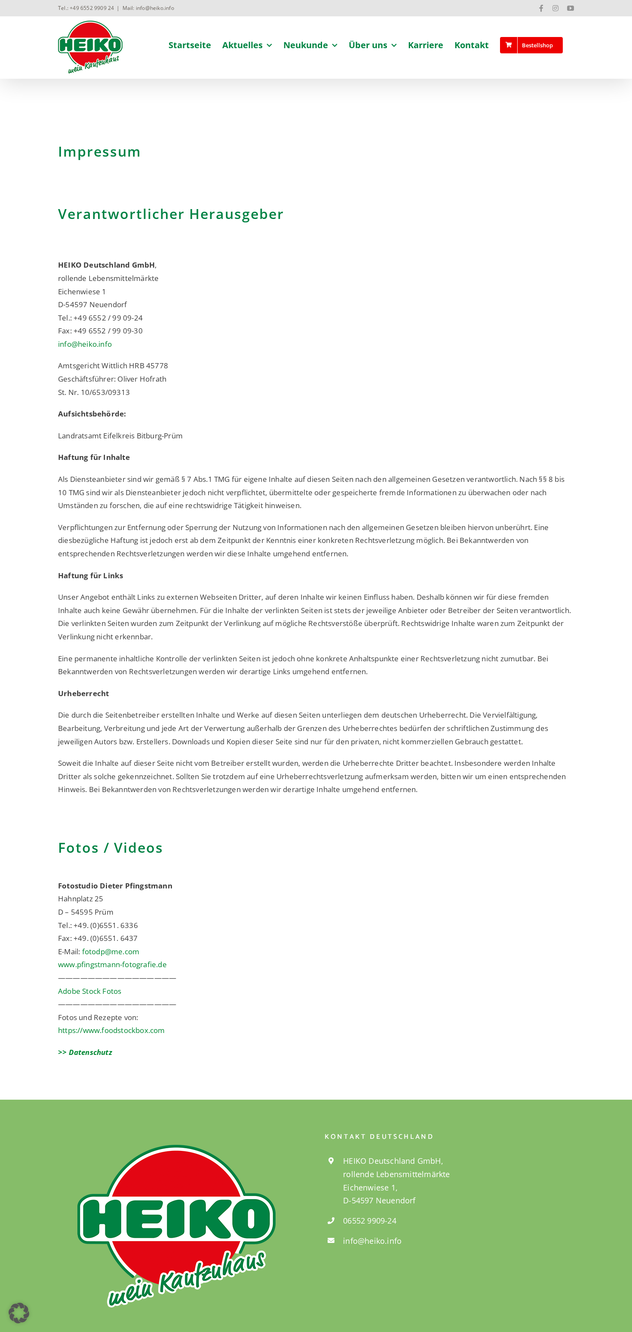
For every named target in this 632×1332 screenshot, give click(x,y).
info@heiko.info (85, 344)
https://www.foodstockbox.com (111, 1030)
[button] (19, 1313)
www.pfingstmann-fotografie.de (112, 964)
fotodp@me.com (111, 951)
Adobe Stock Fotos (89, 991)
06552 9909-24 (369, 1220)
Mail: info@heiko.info (148, 8)
